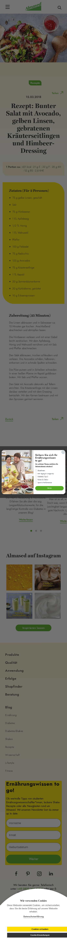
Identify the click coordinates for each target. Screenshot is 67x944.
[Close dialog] (63, 452)
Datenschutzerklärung (33, 916)
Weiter (49, 488)
